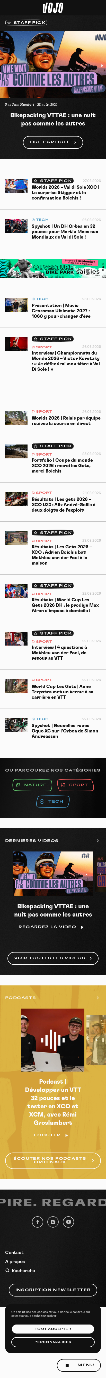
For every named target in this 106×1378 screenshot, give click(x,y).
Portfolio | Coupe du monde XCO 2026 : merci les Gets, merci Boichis (62, 466)
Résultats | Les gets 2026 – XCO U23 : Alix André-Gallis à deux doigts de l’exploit (63, 505)
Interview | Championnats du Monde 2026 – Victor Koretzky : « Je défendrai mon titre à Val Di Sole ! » (66, 361)
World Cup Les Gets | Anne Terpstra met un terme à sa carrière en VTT (62, 692)
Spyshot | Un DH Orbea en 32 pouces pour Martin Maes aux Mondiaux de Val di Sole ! (65, 232)
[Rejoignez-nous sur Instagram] (53, 1222)
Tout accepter (53, 1329)
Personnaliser (52, 1342)
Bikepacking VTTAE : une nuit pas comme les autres (53, 119)
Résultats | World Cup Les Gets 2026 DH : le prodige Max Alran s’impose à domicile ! (65, 605)
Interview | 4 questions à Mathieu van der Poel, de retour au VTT (59, 653)
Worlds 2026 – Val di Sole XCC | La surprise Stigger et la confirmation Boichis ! (65, 193)
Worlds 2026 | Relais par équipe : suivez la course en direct (66, 421)
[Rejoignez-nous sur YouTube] (68, 1222)
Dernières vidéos (32, 841)
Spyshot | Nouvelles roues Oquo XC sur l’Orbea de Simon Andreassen (65, 731)
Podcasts (20, 998)
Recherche (23, 1270)
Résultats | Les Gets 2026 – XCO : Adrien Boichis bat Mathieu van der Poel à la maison (62, 555)
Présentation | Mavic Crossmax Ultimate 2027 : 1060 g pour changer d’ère (61, 311)
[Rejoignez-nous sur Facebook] (37, 1222)
